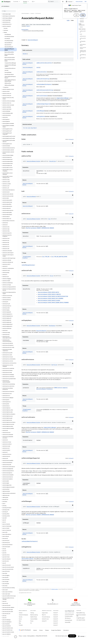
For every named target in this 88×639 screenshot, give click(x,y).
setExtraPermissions (42, 90)
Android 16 (55, 614)
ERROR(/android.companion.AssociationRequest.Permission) (52, 388)
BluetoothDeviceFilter (27, 558)
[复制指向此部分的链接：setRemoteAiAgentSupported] (41, 458)
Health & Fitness (33, 616)
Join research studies (80, 620)
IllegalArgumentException (27, 257)
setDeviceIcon (40, 71)
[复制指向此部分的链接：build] (25, 191)
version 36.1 (71, 213)
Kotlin (68, 20)
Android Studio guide (69, 614)
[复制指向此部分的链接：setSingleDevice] (32, 547)
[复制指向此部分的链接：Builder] (27, 139)
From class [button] (30, 127)
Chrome (41, 630)
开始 (83, 15)
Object (28, 26)
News (20, 621)
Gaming (32, 612)
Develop (25, 1)
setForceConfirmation (42, 95)
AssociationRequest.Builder (33, 161)
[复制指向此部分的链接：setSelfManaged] (32, 501)
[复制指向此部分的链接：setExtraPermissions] (35, 359)
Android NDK (67, 622)
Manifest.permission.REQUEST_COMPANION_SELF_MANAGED (40, 228)
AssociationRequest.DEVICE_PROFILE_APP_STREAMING (50, 298)
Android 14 (55, 619)
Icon (45, 71)
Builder (25, 53)
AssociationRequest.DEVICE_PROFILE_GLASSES (49, 300)
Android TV (44, 621)
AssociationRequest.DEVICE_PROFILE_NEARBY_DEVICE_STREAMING (53, 302)
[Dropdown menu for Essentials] (20, 1)
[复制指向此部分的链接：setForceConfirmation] (36, 417)
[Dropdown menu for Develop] (28, 1)
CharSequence (48, 84)
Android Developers (25, 13)
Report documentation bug (81, 615)
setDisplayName (40, 84)
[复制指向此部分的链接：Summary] (30, 45)
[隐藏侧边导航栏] (15, 636)
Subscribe (72, 636)
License (24, 635)
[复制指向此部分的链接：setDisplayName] (32, 320)
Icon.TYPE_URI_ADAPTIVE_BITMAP (59, 256)
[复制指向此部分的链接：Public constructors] (37, 135)
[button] (8, 14)
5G (31, 623)
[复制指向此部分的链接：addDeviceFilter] (32, 156)
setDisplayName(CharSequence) (30, 541)
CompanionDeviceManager (62, 98)
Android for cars (45, 619)
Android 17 (55, 612)
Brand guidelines (31, 635)
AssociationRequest (33, 40)
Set (48, 90)
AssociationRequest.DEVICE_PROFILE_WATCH (48, 292)
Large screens (45, 612)
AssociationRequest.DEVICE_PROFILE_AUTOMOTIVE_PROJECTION (53, 296)
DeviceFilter (48, 62)
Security (20, 616)
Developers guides (68, 616)
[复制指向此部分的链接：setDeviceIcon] (31, 213)
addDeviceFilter (41, 62)
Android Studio (79, 1)
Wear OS (44, 614)
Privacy (31, 621)
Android (20, 612)
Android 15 (55, 616)
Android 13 (55, 621)
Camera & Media (33, 619)
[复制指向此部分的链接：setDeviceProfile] (33, 270)
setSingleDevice (41, 116)
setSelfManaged (40, 110)
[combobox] (54, 1)
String (47, 78)
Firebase (47, 630)
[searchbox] (9, 11)
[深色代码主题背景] (72, 143)
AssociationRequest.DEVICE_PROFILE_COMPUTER (49, 294)
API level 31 (71, 270)
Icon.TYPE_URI (45, 256)
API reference (5, 6)
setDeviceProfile (41, 78)
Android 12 (55, 623)
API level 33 (71, 320)
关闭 (76, 15)
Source (20, 619)
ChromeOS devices (46, 616)
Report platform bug (80, 612)
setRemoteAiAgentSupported (43, 104)
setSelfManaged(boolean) (28, 265)
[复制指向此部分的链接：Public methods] (34, 151)
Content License (54, 589)
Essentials (15, 1)
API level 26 (71, 139)
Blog (20, 623)
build (38, 67)
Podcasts (21, 625)
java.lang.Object (25, 29)
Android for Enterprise (23, 614)
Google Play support (80, 617)
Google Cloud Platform (56, 630)
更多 (33, 1)
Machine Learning (34, 614)
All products (66, 630)
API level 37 (71, 359)
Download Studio (68, 620)
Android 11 (55, 625)
